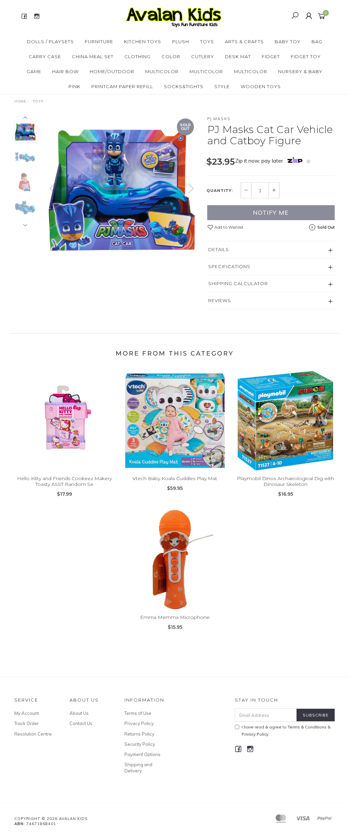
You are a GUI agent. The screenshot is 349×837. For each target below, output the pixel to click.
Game (34, 71)
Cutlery (202, 56)
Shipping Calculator (238, 283)
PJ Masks (219, 118)
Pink (74, 86)
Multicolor (162, 71)
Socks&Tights (183, 86)
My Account (26, 713)
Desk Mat (238, 56)
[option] (121, 190)
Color (171, 56)
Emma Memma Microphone (175, 617)
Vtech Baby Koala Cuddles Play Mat (175, 478)
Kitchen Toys (142, 41)
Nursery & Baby (300, 71)
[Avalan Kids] (173, 16)
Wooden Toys (261, 86)
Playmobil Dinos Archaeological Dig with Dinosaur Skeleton (285, 481)
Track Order (26, 723)
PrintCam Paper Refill (122, 86)
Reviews (219, 300)
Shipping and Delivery (138, 767)
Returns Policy (139, 734)
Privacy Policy (139, 723)
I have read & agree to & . (286, 730)
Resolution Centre (33, 734)
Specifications (229, 266)
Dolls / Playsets (50, 41)
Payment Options (142, 754)
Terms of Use (137, 713)
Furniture (99, 41)
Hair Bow (65, 71)
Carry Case (45, 56)
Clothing (137, 56)
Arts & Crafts (244, 41)
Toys (207, 41)
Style (222, 86)
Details (218, 249)
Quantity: (220, 190)
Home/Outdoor (112, 71)
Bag (317, 41)
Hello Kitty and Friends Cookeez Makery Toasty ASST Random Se (64, 481)
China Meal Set (92, 56)
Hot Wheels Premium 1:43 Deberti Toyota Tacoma (54, 808)
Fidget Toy (306, 56)
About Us (79, 713)
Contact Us (81, 723)
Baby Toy (288, 41)
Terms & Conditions (307, 726)
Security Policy (139, 744)
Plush (180, 41)
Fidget (271, 56)
